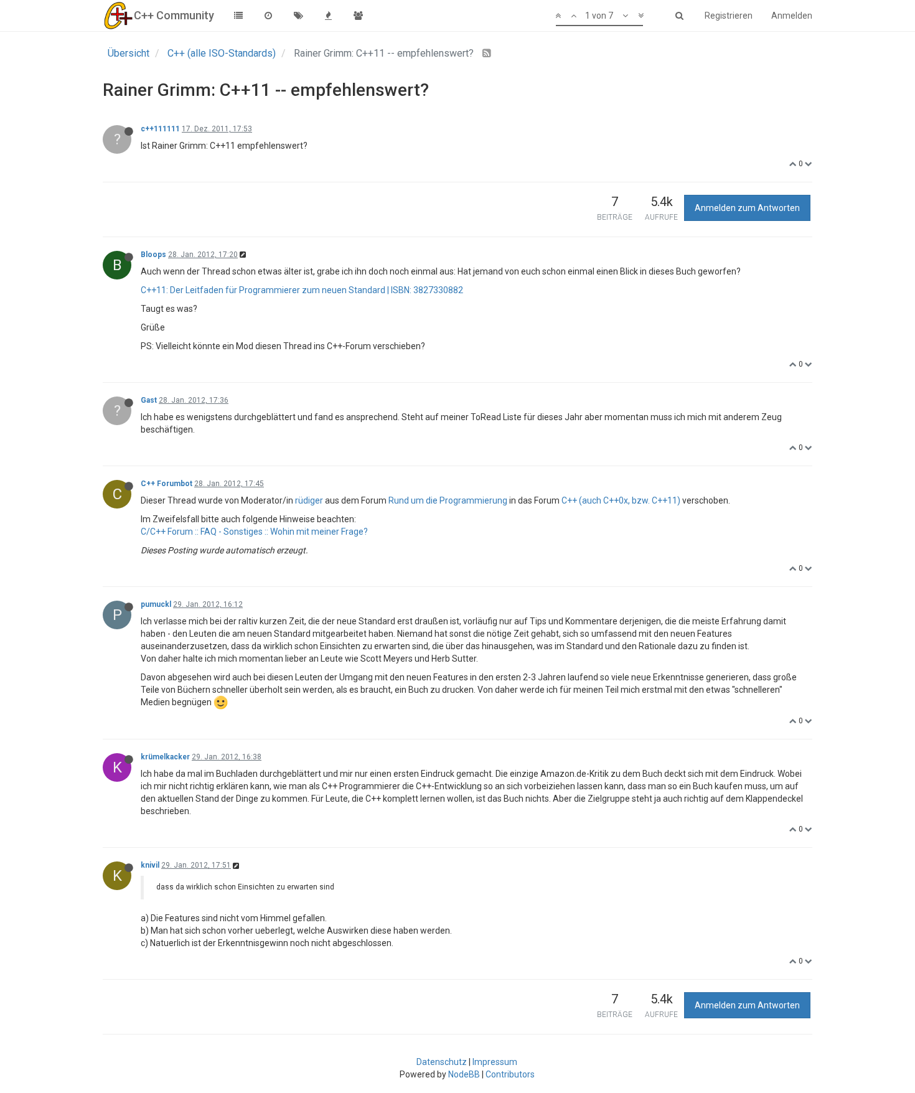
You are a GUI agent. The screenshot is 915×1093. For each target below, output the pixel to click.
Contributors (510, 1074)
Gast (149, 400)
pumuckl (156, 604)
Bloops (153, 254)
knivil (150, 865)
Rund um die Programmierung (447, 500)
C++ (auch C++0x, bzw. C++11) (620, 500)
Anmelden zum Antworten (747, 208)
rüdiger (309, 500)
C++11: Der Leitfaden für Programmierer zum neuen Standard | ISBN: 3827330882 (302, 290)
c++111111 (160, 128)
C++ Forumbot (166, 483)
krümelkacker (165, 757)
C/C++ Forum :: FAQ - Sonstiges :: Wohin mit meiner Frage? (254, 532)
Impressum (494, 1062)
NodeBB (464, 1074)
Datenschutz (441, 1062)
